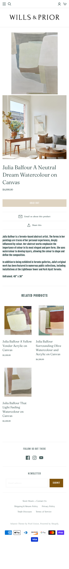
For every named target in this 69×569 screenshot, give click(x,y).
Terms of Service (43, 511)
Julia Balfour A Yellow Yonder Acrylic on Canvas (17, 345)
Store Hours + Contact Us (35, 501)
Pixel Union (33, 523)
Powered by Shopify (49, 523)
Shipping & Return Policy (26, 506)
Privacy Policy (48, 506)
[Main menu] (4, 4)
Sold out (34, 203)
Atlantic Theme (17, 523)
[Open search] (9, 4)
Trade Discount (25, 511)
